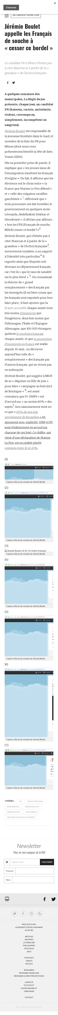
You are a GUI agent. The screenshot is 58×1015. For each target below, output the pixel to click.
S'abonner (47, 862)
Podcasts (29, 957)
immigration (13, 806)
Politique (29, 948)
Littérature (29, 942)
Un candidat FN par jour (26, 15)
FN (20, 801)
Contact (29, 997)
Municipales (31, 812)
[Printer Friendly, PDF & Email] (7, 900)
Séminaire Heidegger (29, 973)
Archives (29, 939)
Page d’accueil (29, 924)
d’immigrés (28, 313)
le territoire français (29, 334)
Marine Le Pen (13, 812)
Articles (29, 936)
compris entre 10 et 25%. (21, 448)
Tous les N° (29, 985)
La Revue (29, 982)
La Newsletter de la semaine (29, 927)
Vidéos (29, 961)
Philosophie (29, 945)
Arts (29, 951)
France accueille (15, 308)
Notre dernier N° (29, 988)
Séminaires (29, 970)
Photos (29, 964)
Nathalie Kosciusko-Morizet (21, 817)
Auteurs (29, 930)
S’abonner (29, 991)
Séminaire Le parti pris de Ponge (29, 976)
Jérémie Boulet (15, 131)
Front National (35, 801)
